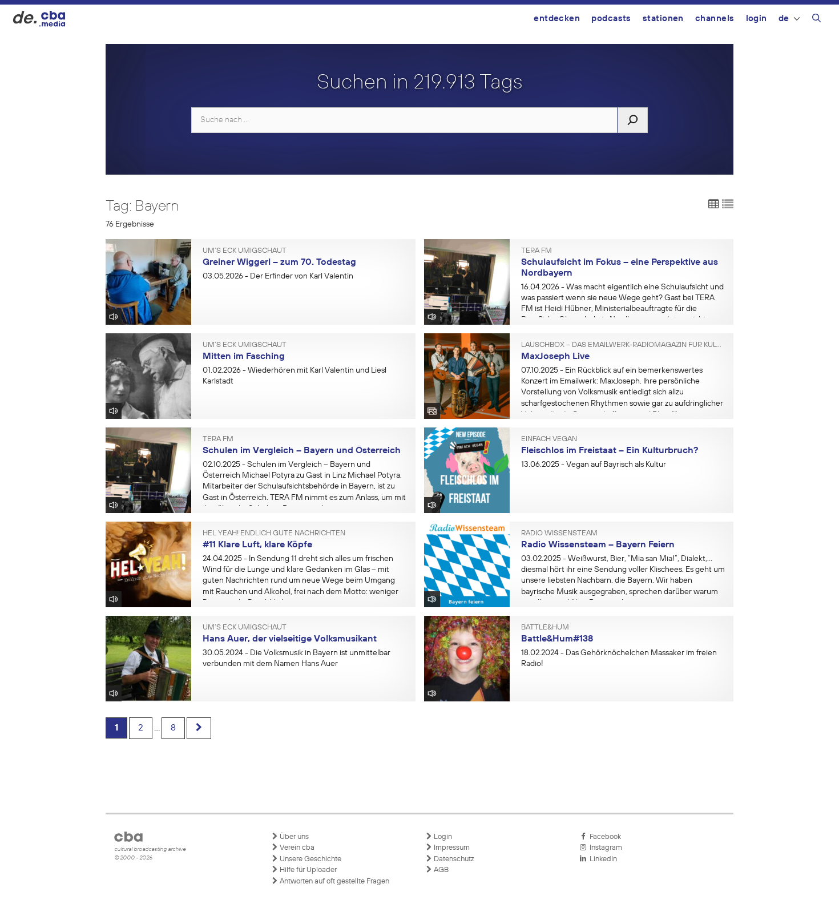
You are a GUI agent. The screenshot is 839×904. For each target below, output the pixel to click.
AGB (440, 870)
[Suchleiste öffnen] (816, 20)
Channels (715, 18)
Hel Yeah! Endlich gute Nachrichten (274, 533)
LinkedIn (601, 859)
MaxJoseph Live (555, 356)
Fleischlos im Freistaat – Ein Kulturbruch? (609, 450)
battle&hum (545, 627)
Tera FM (536, 251)
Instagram (604, 847)
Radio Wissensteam (559, 533)
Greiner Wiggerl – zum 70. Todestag (279, 262)
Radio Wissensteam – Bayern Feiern (598, 545)
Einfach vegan (549, 439)
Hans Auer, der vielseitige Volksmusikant (290, 639)
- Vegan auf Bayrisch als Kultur (593, 465)
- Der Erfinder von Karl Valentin (278, 276)
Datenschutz (453, 859)
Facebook (603, 837)
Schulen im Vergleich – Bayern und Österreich (302, 450)
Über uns (293, 837)
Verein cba (296, 847)
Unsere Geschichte (309, 859)
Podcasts (611, 18)
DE (784, 18)
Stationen (663, 18)
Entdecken (557, 18)
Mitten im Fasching (244, 356)
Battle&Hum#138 (557, 639)
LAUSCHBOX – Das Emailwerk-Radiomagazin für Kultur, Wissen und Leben (623, 345)
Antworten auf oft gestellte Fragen (333, 881)
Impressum (451, 847)
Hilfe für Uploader (307, 870)
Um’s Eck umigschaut (245, 251)
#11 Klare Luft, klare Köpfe (257, 545)
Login (756, 18)
